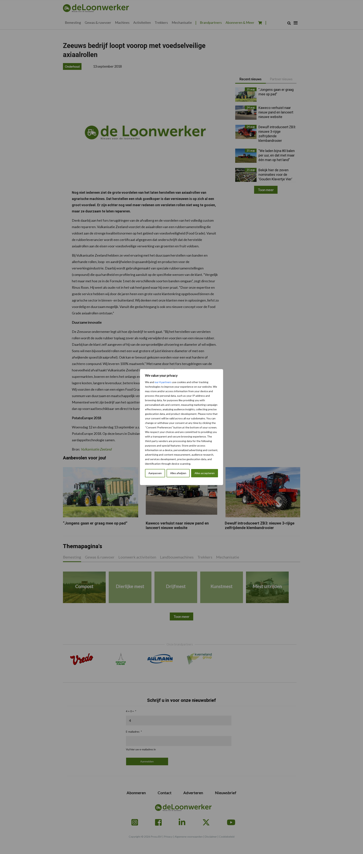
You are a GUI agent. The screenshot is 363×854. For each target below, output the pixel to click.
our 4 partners (163, 382)
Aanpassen (155, 473)
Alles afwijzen (178, 473)
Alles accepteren (205, 473)
